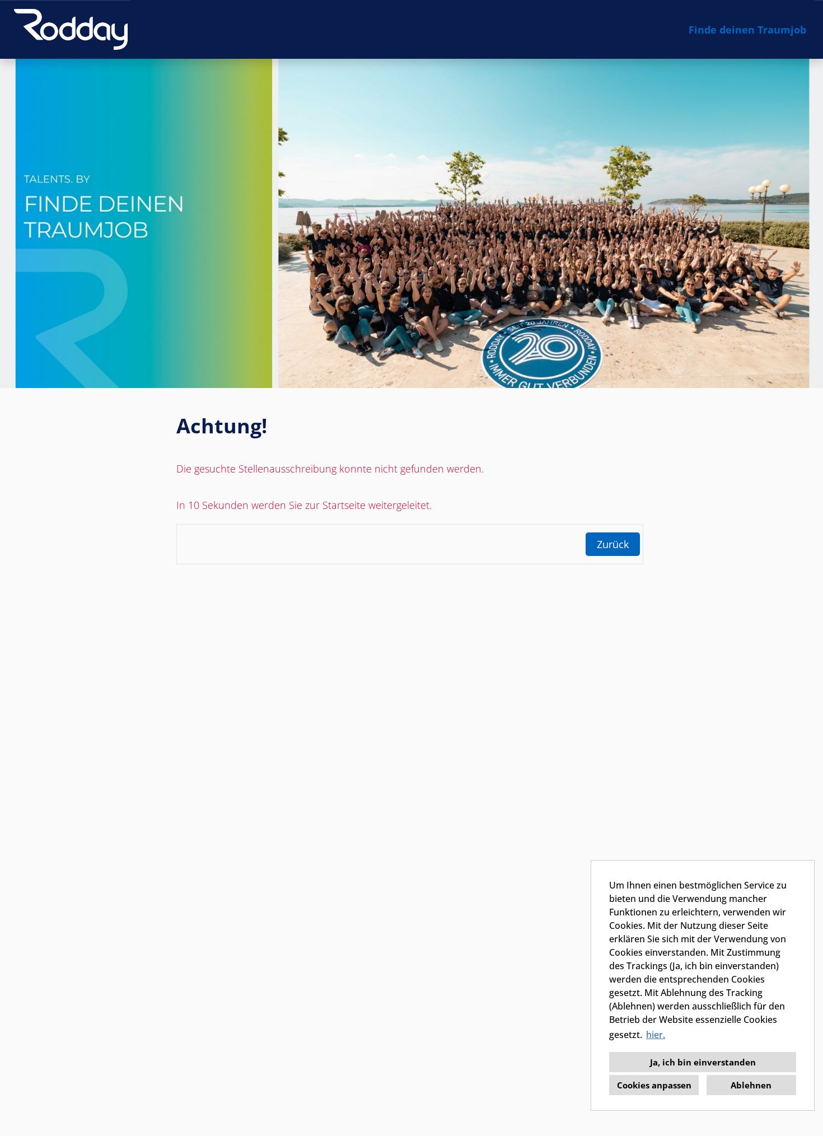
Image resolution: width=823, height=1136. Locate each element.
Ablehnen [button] (751, 1085)
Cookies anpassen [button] (654, 1085)
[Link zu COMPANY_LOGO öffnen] (71, 29)
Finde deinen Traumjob (747, 29)
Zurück (613, 544)
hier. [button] (655, 1035)
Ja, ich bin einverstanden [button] (703, 1062)
